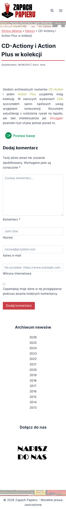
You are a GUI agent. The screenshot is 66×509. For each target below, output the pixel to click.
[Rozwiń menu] (60, 10)
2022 (33, 359)
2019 (33, 375)
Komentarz (11, 219)
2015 (33, 397)
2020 (33, 370)
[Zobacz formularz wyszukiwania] (52, 10)
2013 (33, 407)
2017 (33, 386)
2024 (33, 348)
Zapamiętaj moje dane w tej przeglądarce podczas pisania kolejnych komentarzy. (32, 291)
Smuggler (56, 118)
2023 (33, 353)
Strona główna (11, 31)
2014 (33, 402)
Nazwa (8, 237)
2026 (33, 337)
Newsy (30, 31)
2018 (33, 380)
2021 (33, 364)
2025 (33, 343)
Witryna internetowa (17, 273)
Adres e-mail (12, 255)
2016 (33, 391)
